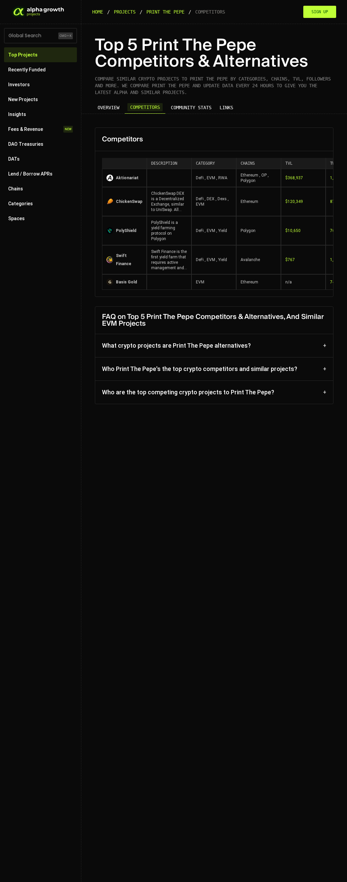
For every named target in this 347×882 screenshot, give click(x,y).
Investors (19, 84)
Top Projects (23, 54)
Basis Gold (126, 282)
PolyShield (126, 230)
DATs (14, 159)
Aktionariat (127, 178)
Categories (20, 203)
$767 (290, 259)
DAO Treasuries (25, 144)
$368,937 (294, 178)
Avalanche (250, 259)
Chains (15, 188)
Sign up (319, 11)
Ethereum (249, 175)
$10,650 (293, 230)
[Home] (38, 11)
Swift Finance (123, 259)
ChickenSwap (129, 201)
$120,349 (294, 201)
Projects (125, 12)
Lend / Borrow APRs (30, 174)
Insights (17, 114)
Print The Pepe (165, 12)
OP (264, 175)
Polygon (248, 180)
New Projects (23, 99)
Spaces (16, 218)
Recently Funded (27, 69)
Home (97, 12)
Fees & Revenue (40, 129)
